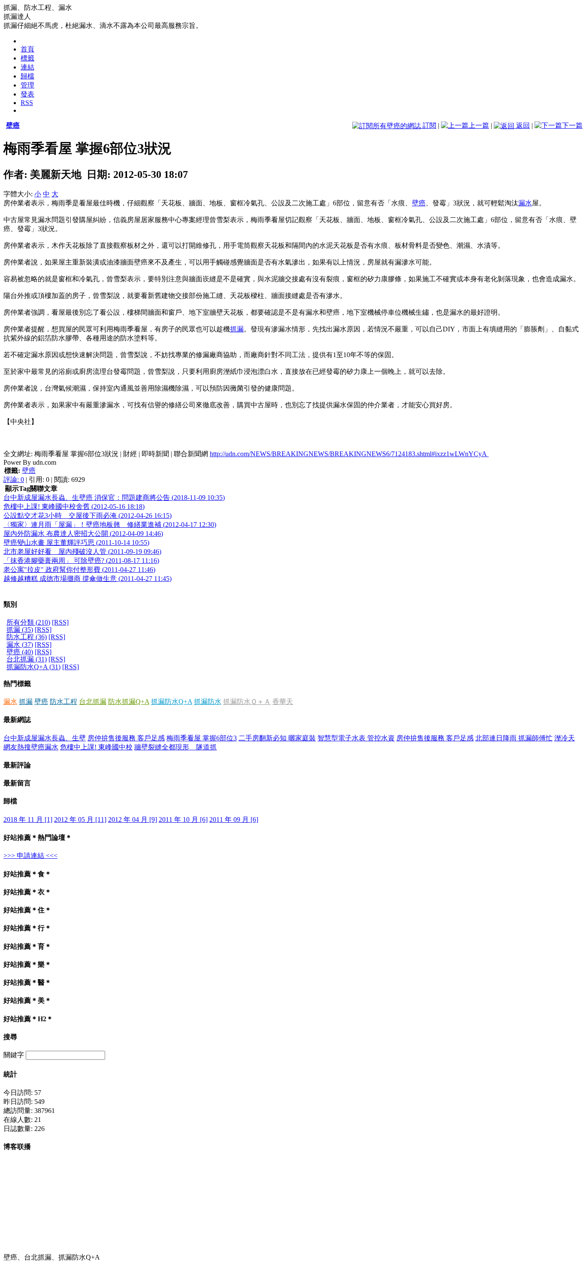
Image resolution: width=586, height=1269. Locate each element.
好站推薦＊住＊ (27, 910)
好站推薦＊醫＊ (27, 982)
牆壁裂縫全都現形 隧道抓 (175, 747)
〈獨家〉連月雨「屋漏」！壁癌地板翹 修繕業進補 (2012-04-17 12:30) (109, 524)
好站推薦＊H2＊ (28, 1018)
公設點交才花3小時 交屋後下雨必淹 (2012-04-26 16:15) (87, 515)
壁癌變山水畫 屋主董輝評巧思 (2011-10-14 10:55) (76, 542)
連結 (27, 67)
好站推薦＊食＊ (27, 874)
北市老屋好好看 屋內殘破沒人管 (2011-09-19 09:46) (82, 551)
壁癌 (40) (19, 652)
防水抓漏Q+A (128, 701)
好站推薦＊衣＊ (27, 892)
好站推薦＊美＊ (27, 1000)
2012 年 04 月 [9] (132, 819)
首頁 (27, 49)
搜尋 (10, 1036)
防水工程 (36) (26, 637)
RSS (27, 102)
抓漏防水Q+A (171, 701)
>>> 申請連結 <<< (30, 855)
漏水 (525, 203)
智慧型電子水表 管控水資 (356, 738)
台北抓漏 (92, 701)
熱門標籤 (17, 683)
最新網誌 (17, 719)
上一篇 (478, 125)
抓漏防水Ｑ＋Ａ (247, 701)
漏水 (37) (19, 644)
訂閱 (428, 125)
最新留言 (17, 783)
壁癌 (13, 125)
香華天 (282, 701)
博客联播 (17, 1146)
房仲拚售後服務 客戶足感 (126, 738)
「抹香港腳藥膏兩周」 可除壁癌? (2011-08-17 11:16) (81, 560)
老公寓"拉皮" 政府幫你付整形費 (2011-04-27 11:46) (79, 569)
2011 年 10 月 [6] (183, 819)
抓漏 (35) (19, 629)
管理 (27, 85)
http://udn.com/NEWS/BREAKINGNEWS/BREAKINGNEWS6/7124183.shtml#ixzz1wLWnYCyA (349, 453)
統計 (10, 1074)
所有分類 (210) (28, 622)
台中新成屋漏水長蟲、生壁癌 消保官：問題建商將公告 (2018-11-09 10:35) (114, 497)
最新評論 (17, 765)
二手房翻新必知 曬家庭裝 (277, 738)
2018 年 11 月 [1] (27, 819)
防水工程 (63, 701)
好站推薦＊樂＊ (27, 964)
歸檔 (27, 76)
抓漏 (237, 329)
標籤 (27, 58)
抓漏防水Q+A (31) (33, 667)
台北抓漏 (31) (26, 659)
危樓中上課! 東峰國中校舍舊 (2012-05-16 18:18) (74, 506)
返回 (522, 125)
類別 (10, 604)
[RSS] (60, 622)
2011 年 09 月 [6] (233, 819)
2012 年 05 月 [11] (80, 819)
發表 (27, 94)
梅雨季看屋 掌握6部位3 (201, 738)
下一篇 (572, 125)
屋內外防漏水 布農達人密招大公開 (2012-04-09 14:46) (83, 533)
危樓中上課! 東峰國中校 (96, 747)
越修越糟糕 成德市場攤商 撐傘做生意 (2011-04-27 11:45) (87, 578)
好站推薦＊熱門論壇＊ (37, 837)
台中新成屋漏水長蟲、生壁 (44, 738)
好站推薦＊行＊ (27, 928)
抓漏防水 (207, 701)
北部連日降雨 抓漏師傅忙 (514, 738)
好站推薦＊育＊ (27, 946)
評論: (13, 479)
